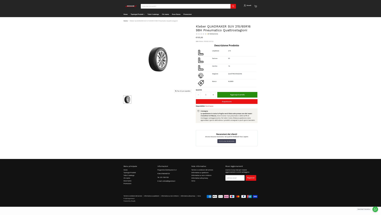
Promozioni (187, 14)
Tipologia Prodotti (137, 14)
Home (126, 14)
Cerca (193, 181)
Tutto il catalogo (153, 14)
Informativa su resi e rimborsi (201, 175)
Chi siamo (165, 14)
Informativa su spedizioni (200, 172)
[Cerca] (233, 6)
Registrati (251, 178)
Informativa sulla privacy (199, 178)
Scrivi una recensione (226, 141)
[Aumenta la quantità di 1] (213, 95)
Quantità (199, 90)
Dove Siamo (176, 14)
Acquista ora (226, 102)
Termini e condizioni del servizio (202, 170)
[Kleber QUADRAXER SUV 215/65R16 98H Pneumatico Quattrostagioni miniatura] (127, 99)
